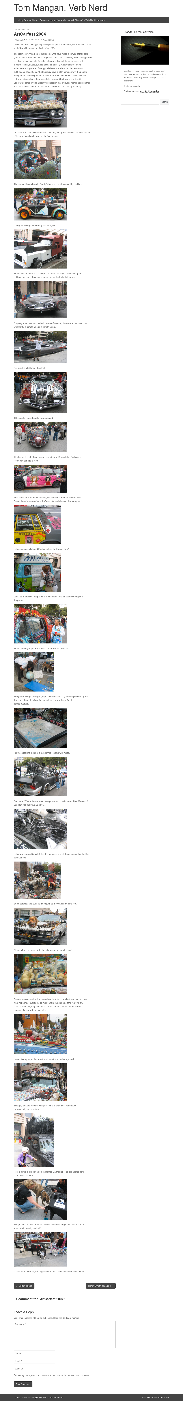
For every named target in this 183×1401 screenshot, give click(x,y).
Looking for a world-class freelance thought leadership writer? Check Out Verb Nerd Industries (60, 20)
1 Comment (49, 39)
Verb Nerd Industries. (149, 91)
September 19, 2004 (34, 39)
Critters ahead (24, 1285)
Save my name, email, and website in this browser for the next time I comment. (53, 1375)
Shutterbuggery (22, 30)
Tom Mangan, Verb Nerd (60, 7)
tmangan (19, 39)
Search (165, 101)
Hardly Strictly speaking (100, 1285)
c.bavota (165, 1397)
